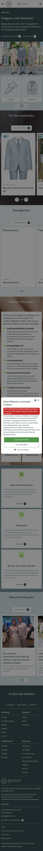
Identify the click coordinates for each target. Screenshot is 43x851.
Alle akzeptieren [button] (21, 439)
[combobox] (35, 400)
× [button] (38, 400)
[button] (21, 449)
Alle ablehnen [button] (21, 444)
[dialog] (21, 425)
